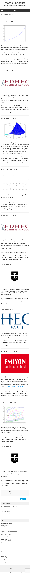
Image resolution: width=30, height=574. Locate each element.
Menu (15, 10)
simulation (14, 63)
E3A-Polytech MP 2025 (5, 511)
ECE (10, 58)
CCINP (2, 551)
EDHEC (17, 105)
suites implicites (8, 163)
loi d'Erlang (20, 481)
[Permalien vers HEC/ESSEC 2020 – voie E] (15, 42)
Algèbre (7, 105)
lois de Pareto (19, 162)
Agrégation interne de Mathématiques (9, 532)
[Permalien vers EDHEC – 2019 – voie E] (15, 236)
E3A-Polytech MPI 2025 (5, 509)
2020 (2, 59)
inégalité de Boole (22, 61)
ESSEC (13, 58)
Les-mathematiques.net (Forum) (7, 536)
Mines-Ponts (3, 548)
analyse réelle (18, 158)
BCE (5, 59)
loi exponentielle (6, 483)
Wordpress (21, 572)
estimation (19, 160)
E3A (1, 553)
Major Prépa (3, 560)
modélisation (18, 109)
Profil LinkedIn (4, 526)
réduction (24, 109)
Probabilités (20, 58)
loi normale (12, 109)
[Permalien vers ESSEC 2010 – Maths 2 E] (15, 468)
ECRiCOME (18, 201)
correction (3, 160)
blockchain (8, 59)
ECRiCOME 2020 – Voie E (9, 169)
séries (12, 111)
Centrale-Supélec (4, 550)
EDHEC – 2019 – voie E (8, 215)
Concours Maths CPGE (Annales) (7, 540)
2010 (23, 480)
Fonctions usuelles (12, 162)
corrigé (16, 107)
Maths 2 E (13, 483)
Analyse (7, 58)
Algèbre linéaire (11, 107)
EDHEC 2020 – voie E (8, 71)
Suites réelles (20, 208)
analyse (16, 202)
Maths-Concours (15, 2)
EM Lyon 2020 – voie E (8, 118)
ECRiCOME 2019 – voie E (9, 402)
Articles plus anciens (7, 493)
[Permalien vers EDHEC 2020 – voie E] (15, 92)
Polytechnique (4, 546)
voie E (18, 65)
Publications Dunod (5, 525)
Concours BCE (4, 557)
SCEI (2, 542)
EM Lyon (17, 156)
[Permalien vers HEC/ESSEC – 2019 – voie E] (15, 330)
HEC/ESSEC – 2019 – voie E (10, 309)
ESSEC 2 (13, 299)
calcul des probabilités (16, 59)
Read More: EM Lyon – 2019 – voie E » (16, 386)
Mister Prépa (3, 562)
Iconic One (8, 572)
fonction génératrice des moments (17, 344)
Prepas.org (3, 543)
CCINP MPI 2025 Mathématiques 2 (8, 513)
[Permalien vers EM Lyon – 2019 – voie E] (15, 372)
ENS (1, 545)
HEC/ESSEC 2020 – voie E (9, 21)
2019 (6, 253)
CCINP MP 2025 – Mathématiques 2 (8, 516)
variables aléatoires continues (19, 163)
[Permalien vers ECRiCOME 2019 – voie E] (15, 424)
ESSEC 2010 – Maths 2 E (9, 447)
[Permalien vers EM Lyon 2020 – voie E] (15, 139)
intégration (7, 109)
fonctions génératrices (12, 481)
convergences (25, 158)
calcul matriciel (18, 391)
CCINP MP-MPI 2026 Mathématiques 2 (9, 506)
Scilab (11, 345)
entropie (9, 299)
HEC (16, 58)
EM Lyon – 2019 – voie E (9, 351)
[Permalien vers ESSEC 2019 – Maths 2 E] (15, 286)
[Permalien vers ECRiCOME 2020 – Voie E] (15, 191)
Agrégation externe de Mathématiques (9, 531)
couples (23, 59)
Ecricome (3, 559)
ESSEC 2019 (18, 342)
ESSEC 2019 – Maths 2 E (9, 265)
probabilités (8, 63)
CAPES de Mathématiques (6, 534)
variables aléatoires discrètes (10, 65)
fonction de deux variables (19, 204)
